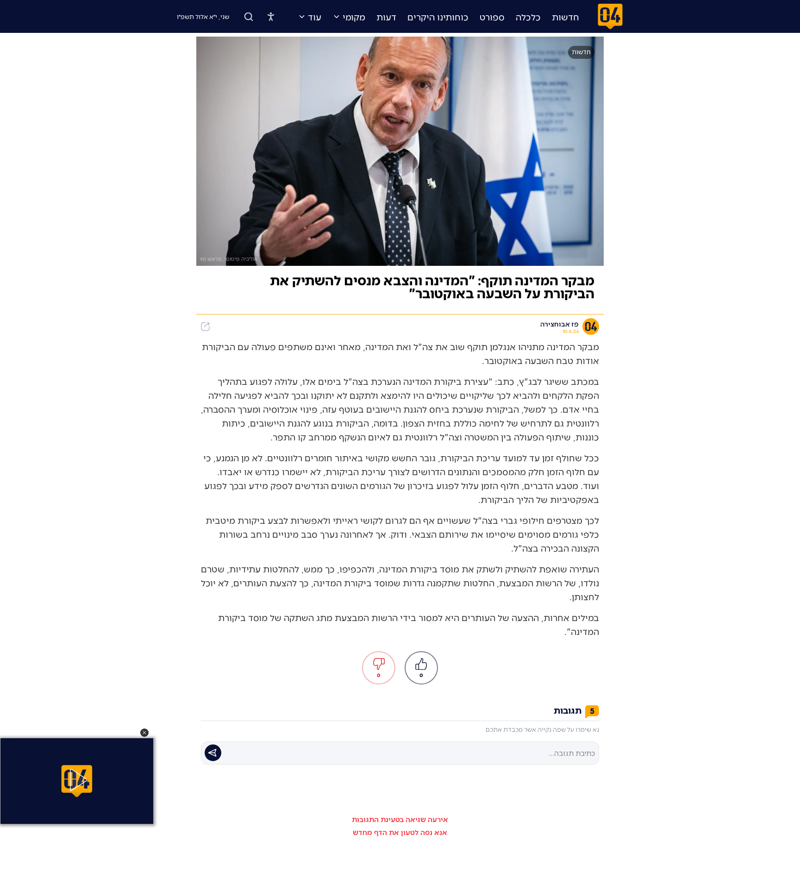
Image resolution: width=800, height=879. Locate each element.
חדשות (565, 16)
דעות (386, 16)
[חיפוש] (248, 16)
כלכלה (528, 16)
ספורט (492, 16)
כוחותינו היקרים (438, 16)
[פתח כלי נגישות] (270, 16)
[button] (144, 732)
